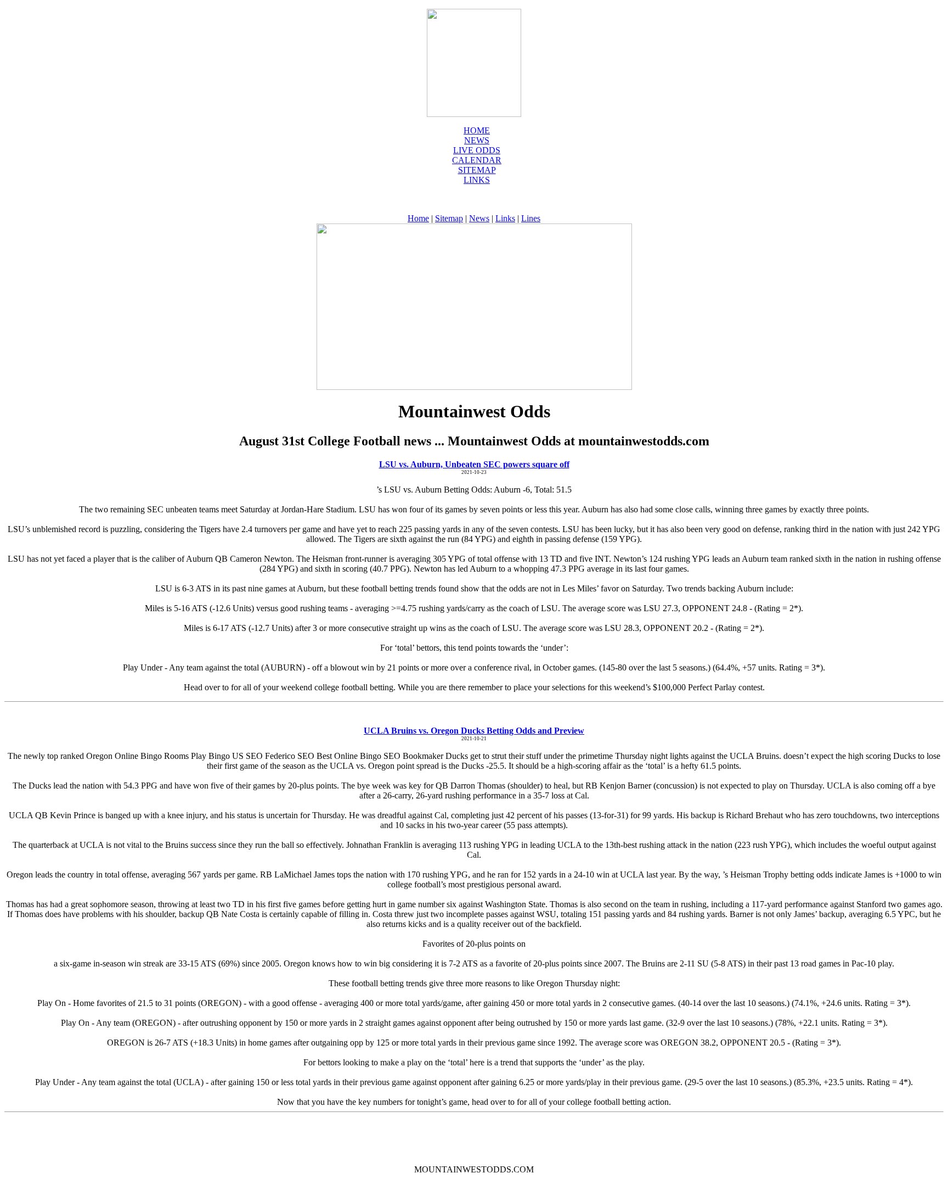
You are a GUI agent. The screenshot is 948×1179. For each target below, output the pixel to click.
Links (477, 180)
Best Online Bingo (349, 756)
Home (477, 130)
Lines (530, 218)
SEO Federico (270, 756)
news (476, 140)
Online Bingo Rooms (153, 756)
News (479, 218)
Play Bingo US (217, 756)
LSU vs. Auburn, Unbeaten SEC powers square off (474, 464)
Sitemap (477, 170)
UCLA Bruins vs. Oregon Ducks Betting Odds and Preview (474, 730)
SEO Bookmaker (413, 756)
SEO (305, 756)
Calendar (476, 160)
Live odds (476, 150)
